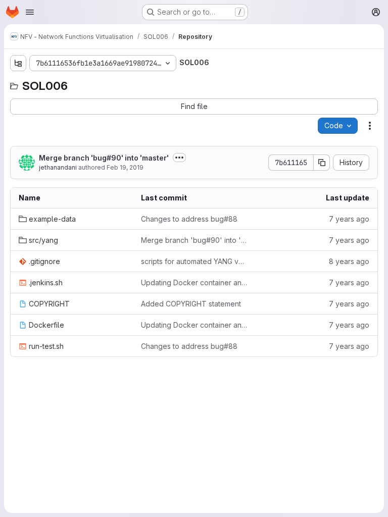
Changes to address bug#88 (189, 219)
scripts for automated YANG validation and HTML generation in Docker (194, 261)
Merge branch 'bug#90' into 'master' (104, 157)
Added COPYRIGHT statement (191, 303)
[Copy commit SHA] (322, 162)
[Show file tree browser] (18, 63)
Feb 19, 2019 (125, 167)
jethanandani (58, 167)
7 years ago (349, 219)
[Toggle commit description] (179, 157)
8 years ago (349, 261)
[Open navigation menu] (30, 12)
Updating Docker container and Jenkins (194, 282)
